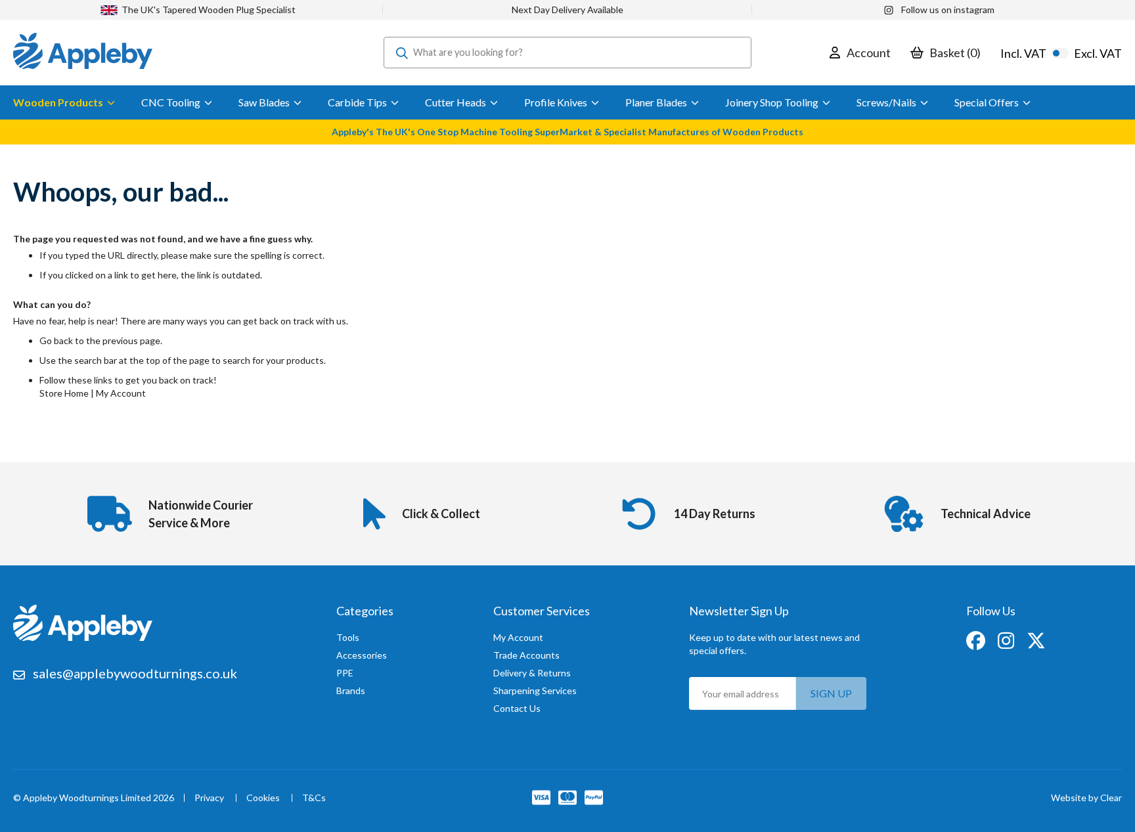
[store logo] (82, 52)
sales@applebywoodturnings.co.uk (135, 673)
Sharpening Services (535, 690)
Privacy (209, 798)
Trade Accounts (526, 655)
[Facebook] (976, 639)
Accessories (361, 655)
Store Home (64, 393)
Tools (347, 637)
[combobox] (567, 52)
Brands (350, 690)
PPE (344, 672)
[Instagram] (1007, 639)
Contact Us (517, 708)
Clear (1111, 797)
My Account (121, 393)
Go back (56, 340)
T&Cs (314, 798)
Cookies (263, 798)
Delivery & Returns (532, 672)
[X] (1036, 639)
